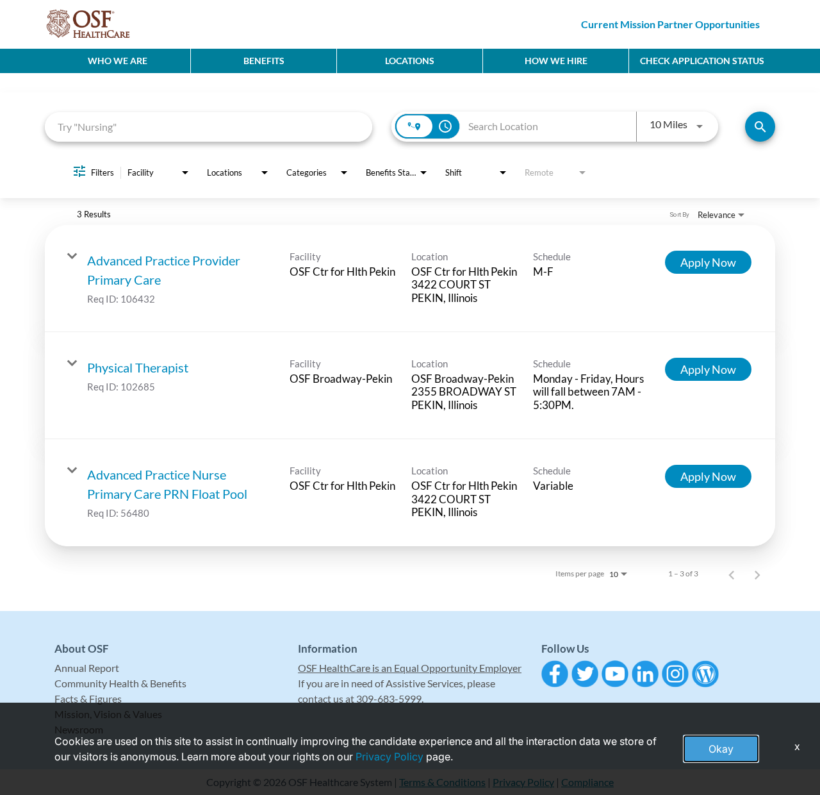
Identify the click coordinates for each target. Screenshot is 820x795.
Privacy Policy (389, 756)
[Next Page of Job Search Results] (757, 574)
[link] (410, 278)
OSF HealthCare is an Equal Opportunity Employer (409, 668)
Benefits (263, 60)
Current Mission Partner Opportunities (670, 24)
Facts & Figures (88, 698)
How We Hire (556, 60)
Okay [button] (721, 748)
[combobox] (208, 127)
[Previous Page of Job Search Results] (731, 574)
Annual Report (86, 668)
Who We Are (117, 60)
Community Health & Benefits (120, 683)
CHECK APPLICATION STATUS (702, 60)
